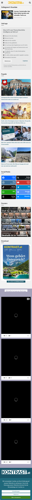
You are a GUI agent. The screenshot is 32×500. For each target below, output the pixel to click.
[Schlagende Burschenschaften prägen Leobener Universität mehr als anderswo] (16, 87)
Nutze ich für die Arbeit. (11, 36)
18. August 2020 (18, 17)
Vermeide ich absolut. (10, 57)
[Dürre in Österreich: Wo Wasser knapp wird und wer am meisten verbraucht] (16, 154)
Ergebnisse (25, 60)
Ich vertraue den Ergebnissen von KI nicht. (16, 45)
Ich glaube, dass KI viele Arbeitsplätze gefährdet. (15, 51)
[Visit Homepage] (16, 2)
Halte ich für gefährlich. (11, 42)
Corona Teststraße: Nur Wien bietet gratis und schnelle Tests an (22, 13)
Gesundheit (5, 11)
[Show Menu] (2, 2)
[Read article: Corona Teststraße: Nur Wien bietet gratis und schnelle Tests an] (7, 14)
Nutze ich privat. (9, 38)
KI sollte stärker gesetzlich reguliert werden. (17, 55)
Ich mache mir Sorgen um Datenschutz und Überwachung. (16, 48)
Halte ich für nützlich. (10, 40)
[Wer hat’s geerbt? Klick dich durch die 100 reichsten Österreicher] (16, 133)
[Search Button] (30, 2)
